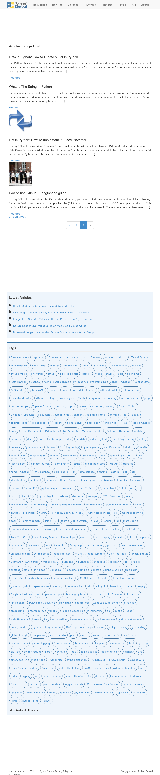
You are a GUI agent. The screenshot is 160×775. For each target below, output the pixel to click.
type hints (123, 692)
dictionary (130, 635)
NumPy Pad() (71, 365)
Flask (125, 422)
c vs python (39, 635)
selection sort (19, 504)
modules (85, 537)
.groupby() (74, 447)
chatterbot (115, 586)
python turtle (62, 414)
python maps (49, 488)
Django (147, 398)
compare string (112, 569)
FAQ (32, 771)
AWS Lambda (42, 471)
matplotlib (16, 692)
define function (110, 651)
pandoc (78, 414)
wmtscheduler (58, 635)
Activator (103, 578)
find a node (111, 422)
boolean (114, 561)
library (49, 651)
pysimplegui (46, 496)
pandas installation (116, 357)
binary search (19, 659)
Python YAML (37, 390)
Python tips (56, 659)
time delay (131, 569)
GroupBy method (31, 431)
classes (53, 390)
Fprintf (122, 488)
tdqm (64, 520)
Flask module (140, 553)
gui (133, 471)
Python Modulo (128, 406)
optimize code (19, 422)
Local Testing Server (44, 537)
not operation (75, 586)
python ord (139, 692)
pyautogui (65, 692)
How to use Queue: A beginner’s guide (37, 192)
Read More (16, 77)
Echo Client (39, 365)
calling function (141, 422)
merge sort (129, 520)
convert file (78, 390)
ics (89, 676)
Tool (131, 643)
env (48, 545)
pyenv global (92, 447)
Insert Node (38, 659)
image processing (72, 610)
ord (36, 676)
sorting (142, 439)
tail (117, 520)
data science (87, 471)
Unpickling (118, 439)
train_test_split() (118, 553)
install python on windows (66, 504)
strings (52, 373)
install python (19, 381)
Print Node (54, 357)
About (145, 4)
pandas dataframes (38, 578)
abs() (92, 390)
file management (31, 520)
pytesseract (35, 545)
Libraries (73, 4)
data (86, 365)
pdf (89, 586)
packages (84, 561)
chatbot (15, 569)
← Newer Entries (17, 216)
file (24, 496)
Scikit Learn (61, 471)
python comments (133, 684)
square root (82, 602)
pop (140, 651)
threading (118, 578)
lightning (143, 643)
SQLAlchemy (86, 578)
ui (56, 520)
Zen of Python (139, 357)
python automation (124, 667)
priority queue (94, 545)
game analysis (19, 586)
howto (35, 618)
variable (53, 610)
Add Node (136, 676)
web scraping (103, 537)
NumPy (43, 512)
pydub (113, 455)
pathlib (115, 471)
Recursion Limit (35, 692)
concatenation (19, 365)
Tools (122, 4)
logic (103, 455)
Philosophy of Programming (89, 381)
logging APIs (137, 659)
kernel (41, 439)
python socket (30, 700)
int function (99, 365)
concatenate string (76, 529)
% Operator (18, 390)
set (125, 414)
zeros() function (20, 471)
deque (118, 610)
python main (82, 692)
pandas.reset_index (23, 512)
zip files (15, 651)
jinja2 (48, 520)
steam (101, 627)
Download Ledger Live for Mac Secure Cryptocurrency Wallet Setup (53, 332)
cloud (52, 692)
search (84, 635)
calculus (136, 365)
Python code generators (46, 627)
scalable (120, 537)
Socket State (142, 381)
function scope (19, 406)
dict (45, 618)
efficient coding (45, 398)
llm (73, 471)
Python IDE (30, 488)
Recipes (107, 4)
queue (129, 586)
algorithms (133, 373)
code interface (62, 553)
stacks (110, 373)
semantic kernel (96, 414)
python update (52, 684)
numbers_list (117, 643)
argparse (127, 463)
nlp (116, 512)
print (45, 676)
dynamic (62, 651)
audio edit (36, 480)
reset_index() (132, 529)
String (76, 463)
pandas (54, 455)
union (68, 439)
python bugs (96, 594)
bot (109, 610)
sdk (107, 667)
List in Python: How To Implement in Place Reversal (47, 139)
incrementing (95, 610)
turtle (65, 390)
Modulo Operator (92, 431)
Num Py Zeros (87, 488)
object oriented (41, 422)
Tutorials (90, 4)
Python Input (68, 537)
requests (51, 480)
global (14, 635)
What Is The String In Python (30, 86)
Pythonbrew (52, 431)
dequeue (100, 676)
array (131, 439)
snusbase (99, 561)
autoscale (68, 561)
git (122, 455)
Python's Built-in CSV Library (108, 659)
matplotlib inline (74, 676)
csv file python (19, 643)
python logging (41, 643)
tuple (14, 431)
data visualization (21, 398)
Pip (62, 447)
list (140, 455)
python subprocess (130, 618)
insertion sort (18, 463)
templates (144, 537)
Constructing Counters (24, 667)
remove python (52, 529)
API (133, 4)
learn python (61, 463)
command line (89, 651)
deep (30, 439)
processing (17, 610)
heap (129, 610)
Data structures (20, 357)
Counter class (62, 643)
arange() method (64, 578)
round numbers (96, 553)
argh (25, 635)
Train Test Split (19, 537)
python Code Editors (118, 504)
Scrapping (76, 545)
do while (115, 414)
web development (133, 545)
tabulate (136, 414)
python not (17, 545)
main (142, 667)
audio (92, 439)
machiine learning (132, 512)
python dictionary (77, 659)
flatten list (60, 545)
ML (138, 488)
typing (27, 676)
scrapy (132, 578)
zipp (90, 627)
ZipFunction (115, 594)
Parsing (107, 520)
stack (27, 569)
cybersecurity (36, 610)
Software (16, 561)
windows (137, 480)
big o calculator (69, 373)
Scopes (35, 381)
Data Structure (19, 618)
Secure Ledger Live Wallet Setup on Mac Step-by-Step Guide (49, 325)
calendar (128, 651)
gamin (86, 373)
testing (103, 471)
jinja (32, 496)
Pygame (55, 365)
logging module (74, 684)
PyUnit (78, 553)
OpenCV (143, 447)
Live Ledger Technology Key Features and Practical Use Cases (51, 312)
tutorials (80, 439)
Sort (120, 373)
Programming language (25, 529)
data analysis (66, 398)
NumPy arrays (112, 447)
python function (91, 357)
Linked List (56, 569)
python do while (109, 390)
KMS (68, 627)
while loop (55, 439)
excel (14, 455)
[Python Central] (17, 4)
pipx (131, 537)
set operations (131, 390)
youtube (139, 431)
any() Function (92, 667)
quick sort (112, 545)
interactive (17, 439)
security (58, 586)
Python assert (83, 643)
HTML (131, 455)
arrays (95, 520)
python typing (19, 373)
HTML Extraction (111, 496)
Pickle (81, 398)
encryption (37, 373)
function (34, 684)
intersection (89, 455)
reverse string (94, 504)
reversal (15, 447)
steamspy (130, 602)
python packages (95, 463)
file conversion (119, 365)
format (14, 700)
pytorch (79, 627)
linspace (100, 643)
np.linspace (18, 602)
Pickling (58, 422)
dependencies (40, 586)
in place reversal (40, 463)
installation (71, 357)
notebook (62, 496)
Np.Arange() (70, 431)
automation (32, 561)
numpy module (19, 627)
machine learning (77, 569)
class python (70, 455)
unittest (115, 529)
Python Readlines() (98, 512)
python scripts (53, 594)
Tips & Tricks (39, 4)
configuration (79, 520)
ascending (110, 398)
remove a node (130, 398)
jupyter (47, 700)
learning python (75, 594)
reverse (15, 488)
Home (9, 771)
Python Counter (105, 618)
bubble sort (93, 422)
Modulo (129, 447)
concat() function (120, 381)
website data (50, 561)
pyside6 (135, 561)
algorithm (38, 357)
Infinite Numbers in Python (67, 512)
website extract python (106, 602)
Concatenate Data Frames (103, 684)
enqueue (94, 398)
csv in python (60, 618)
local (74, 651)
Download (65, 602)
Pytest (138, 504)
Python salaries (34, 447)
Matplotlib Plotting (69, 667)
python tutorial (111, 635)
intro (38, 594)
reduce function (103, 692)
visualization (18, 480)
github (104, 439)
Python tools (18, 684)
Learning (122, 480)
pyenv (82, 406)
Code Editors (99, 529)
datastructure (75, 422)
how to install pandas (56, 381)
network (56, 676)
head (128, 496)
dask (14, 520)
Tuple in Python (41, 406)
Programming (39, 504)
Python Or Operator (118, 431)
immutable (44, 414)
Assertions (48, 667)
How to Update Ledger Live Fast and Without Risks (43, 305)
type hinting (138, 627)
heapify (141, 586)
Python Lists (107, 488)
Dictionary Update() (22, 414)
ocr (125, 561)
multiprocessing (118, 627)
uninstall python (20, 553)
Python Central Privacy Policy (54, 771)
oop (125, 471)
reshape (93, 496)
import (14, 496)
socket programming (102, 406)
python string (41, 553)
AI (131, 488)
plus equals (133, 594)
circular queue (88, 480)
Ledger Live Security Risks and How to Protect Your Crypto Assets (52, 319)
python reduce (32, 651)
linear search (118, 676)
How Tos (57, 4)
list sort (51, 447)
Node (95, 635)
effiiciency (107, 480)
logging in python (82, 618)
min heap (39, 569)
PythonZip (17, 578)
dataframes (68, 488)
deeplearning (37, 455)
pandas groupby (65, 406)
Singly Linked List (21, 594)
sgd (23, 455)
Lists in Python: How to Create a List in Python (43, 56)
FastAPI (113, 463)
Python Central (145, 771)
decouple (77, 496)
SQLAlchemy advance (42, 602)
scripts (95, 569)
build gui (100, 586)
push (73, 635)
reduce (15, 676)
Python (98, 373)
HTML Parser (68, 480)
